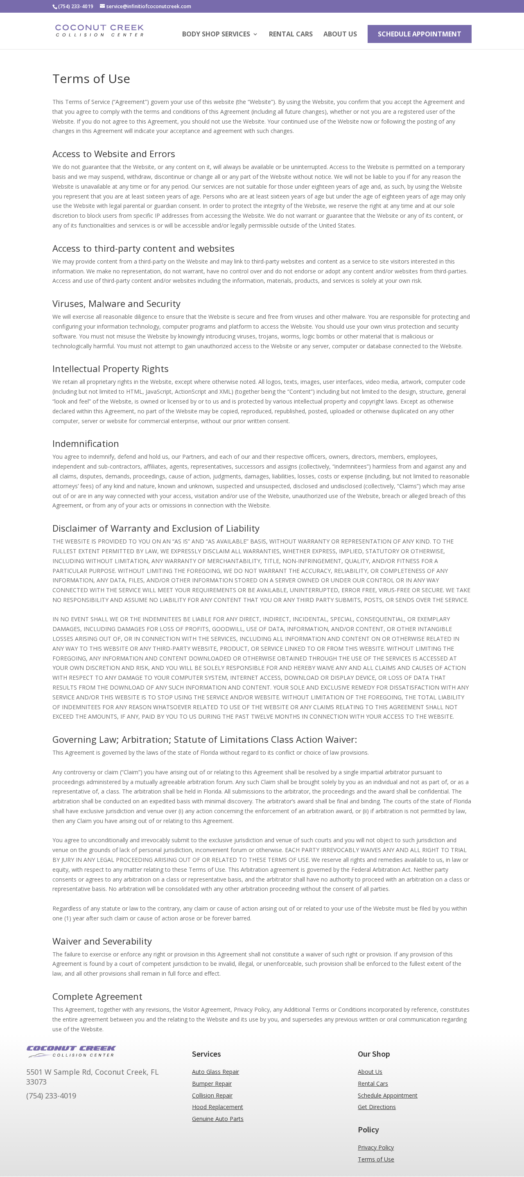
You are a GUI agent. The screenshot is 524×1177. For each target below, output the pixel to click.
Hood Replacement (217, 1107)
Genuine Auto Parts (218, 1119)
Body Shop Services (216, 34)
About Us (340, 34)
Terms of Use (376, 1159)
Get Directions (377, 1107)
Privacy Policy (376, 1147)
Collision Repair (212, 1095)
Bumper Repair (212, 1083)
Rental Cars (291, 34)
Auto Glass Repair (215, 1072)
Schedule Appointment (419, 33)
